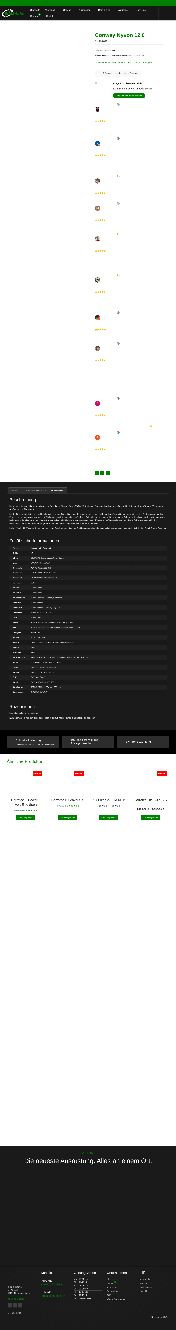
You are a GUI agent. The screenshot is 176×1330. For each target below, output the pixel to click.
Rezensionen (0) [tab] (58, 490)
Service (67, 10)
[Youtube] (20, 1305)
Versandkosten (118, 55)
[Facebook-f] (10, 1305)
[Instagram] (15, 1305)
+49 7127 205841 (52, 1284)
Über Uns (141, 10)
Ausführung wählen (26, 818)
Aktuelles (123, 10)
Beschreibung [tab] (16, 490)
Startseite (35, 10)
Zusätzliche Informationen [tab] (36, 490)
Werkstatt (50, 10)
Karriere (35, 15)
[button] (97, 473)
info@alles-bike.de (53, 1295)
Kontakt (50, 16)
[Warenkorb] (163, 13)
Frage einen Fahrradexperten (129, 96)
